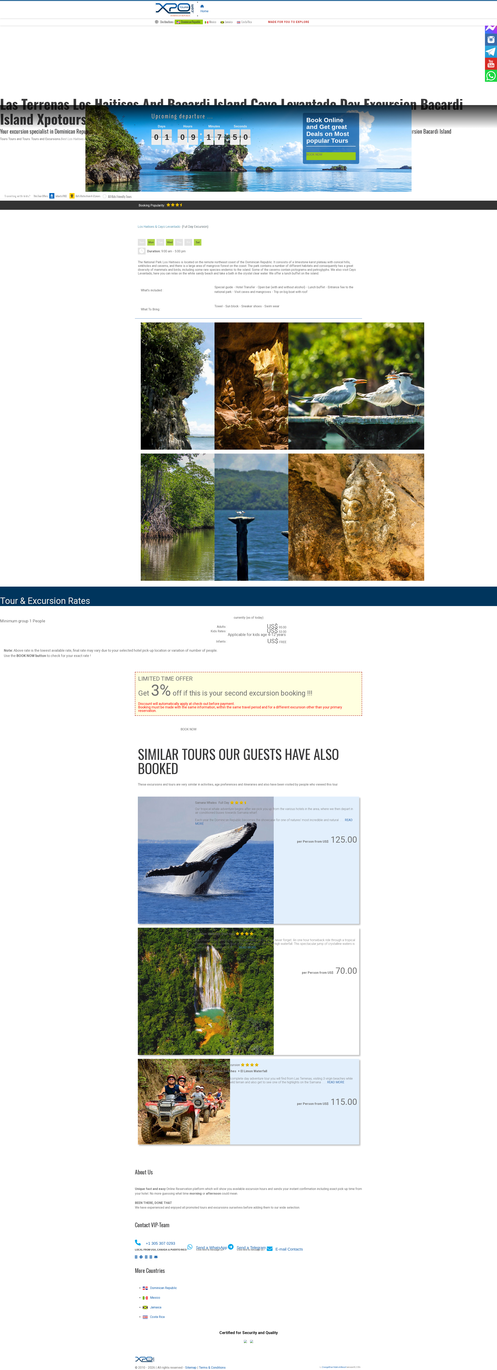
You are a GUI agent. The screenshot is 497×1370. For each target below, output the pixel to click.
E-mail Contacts (289, 1249)
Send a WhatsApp (211, 1247)
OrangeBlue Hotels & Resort (334, 1367)
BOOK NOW (314, 154)
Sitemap (190, 1367)
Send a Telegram (251, 1247)
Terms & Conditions (212, 1367)
